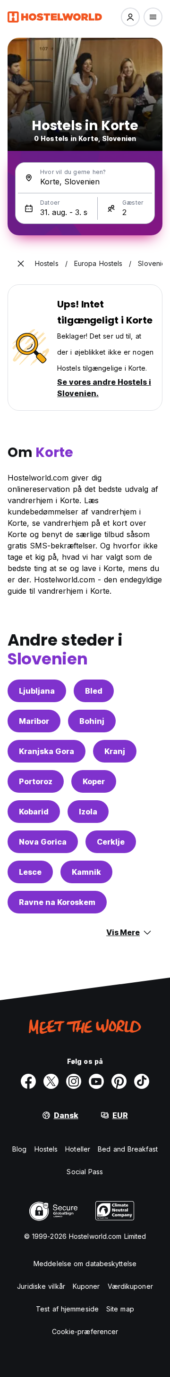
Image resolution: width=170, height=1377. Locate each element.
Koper (94, 781)
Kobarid (34, 811)
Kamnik (86, 872)
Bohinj (91, 721)
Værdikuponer (130, 1286)
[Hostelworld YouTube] (96, 1081)
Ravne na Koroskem (57, 902)
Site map (120, 1309)
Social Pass (85, 1172)
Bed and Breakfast (128, 1149)
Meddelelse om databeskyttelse (85, 1264)
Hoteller (77, 1149)
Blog (19, 1149)
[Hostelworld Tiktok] (141, 1081)
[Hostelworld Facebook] (28, 1081)
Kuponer (86, 1286)
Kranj (114, 751)
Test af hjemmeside (67, 1309)
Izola (88, 811)
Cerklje (111, 841)
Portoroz (35, 781)
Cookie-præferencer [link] (85, 1331)
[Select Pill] (130, 17)
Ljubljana (37, 691)
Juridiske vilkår (41, 1286)
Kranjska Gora (46, 751)
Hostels (46, 1149)
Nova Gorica (43, 841)
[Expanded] (20, 263)
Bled (93, 691)
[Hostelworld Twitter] (51, 1081)
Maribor (34, 721)
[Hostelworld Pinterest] (119, 1081)
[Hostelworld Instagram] (73, 1081)
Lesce (30, 872)
